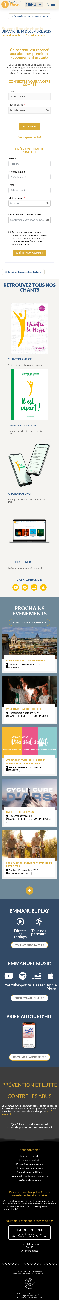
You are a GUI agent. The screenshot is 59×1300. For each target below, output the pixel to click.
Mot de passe (15, 104)
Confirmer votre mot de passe (24, 214)
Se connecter (30, 126)
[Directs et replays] (20, 921)
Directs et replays (20, 933)
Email (11, 90)
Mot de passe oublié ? (29, 137)
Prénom (12, 158)
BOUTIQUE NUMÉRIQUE (22, 561)
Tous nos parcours (38, 932)
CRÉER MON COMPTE (29, 252)
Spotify (25, 985)
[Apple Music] (50, 976)
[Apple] (43, 587)
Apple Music (52, 986)
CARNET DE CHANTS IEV (22, 425)
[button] (34, 4)
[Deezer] (34, 587)
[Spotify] (25, 587)
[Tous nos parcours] (39, 921)
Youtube (12, 985)
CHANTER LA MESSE (20, 358)
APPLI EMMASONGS (20, 493)
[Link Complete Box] (29, 650)
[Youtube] (15, 587)
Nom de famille (16, 171)
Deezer (39, 985)
